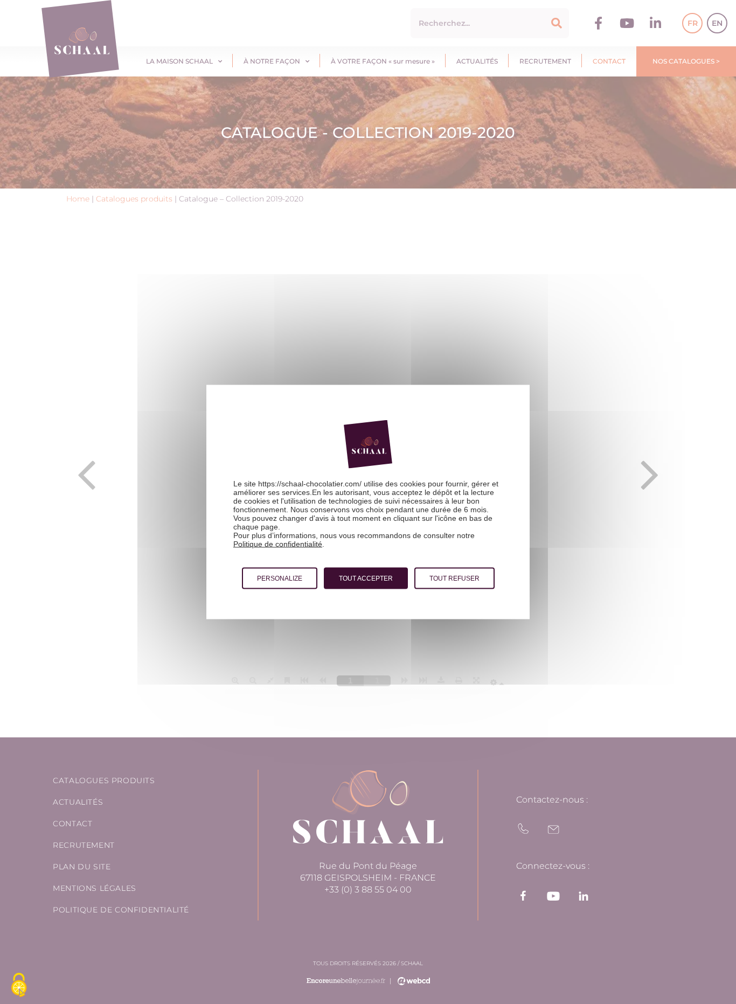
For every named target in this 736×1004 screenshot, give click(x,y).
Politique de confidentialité (277, 544)
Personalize (279, 578)
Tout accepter (366, 578)
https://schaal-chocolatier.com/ (310, 483)
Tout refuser (454, 578)
